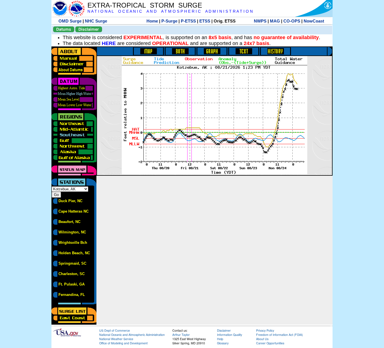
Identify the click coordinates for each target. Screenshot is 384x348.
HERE (109, 43)
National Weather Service (116, 339)
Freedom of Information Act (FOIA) (279, 335)
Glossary (223, 343)
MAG (275, 21)
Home (152, 21)
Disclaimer (88, 29)
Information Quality (229, 335)
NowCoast (314, 21)
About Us (262, 339)
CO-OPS (291, 21)
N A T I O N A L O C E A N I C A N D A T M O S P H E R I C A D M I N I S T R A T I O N (170, 11)
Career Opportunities (270, 343)
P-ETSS (188, 21)
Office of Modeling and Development (123, 343)
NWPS (260, 21)
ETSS (204, 21)
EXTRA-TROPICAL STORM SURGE (144, 5)
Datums (63, 29)
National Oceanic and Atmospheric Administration (132, 335)
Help (220, 339)
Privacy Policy (265, 330)
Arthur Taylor (181, 335)
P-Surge (169, 21)
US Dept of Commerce (114, 330)
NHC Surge (96, 21)
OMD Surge (70, 21)
